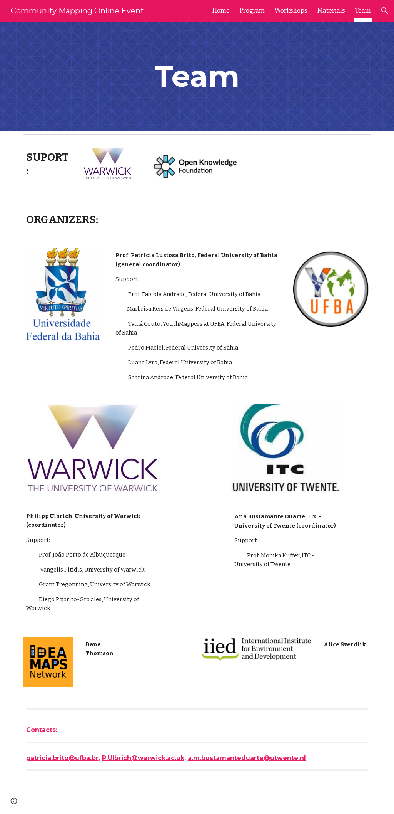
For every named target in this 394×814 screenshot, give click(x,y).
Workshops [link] (291, 10)
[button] (385, 11)
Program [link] (252, 10)
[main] (196, 76)
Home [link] (221, 10)
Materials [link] (331, 10)
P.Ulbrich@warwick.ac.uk (143, 758)
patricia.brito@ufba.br (62, 758)
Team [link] (363, 10)
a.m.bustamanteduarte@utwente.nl (247, 758)
